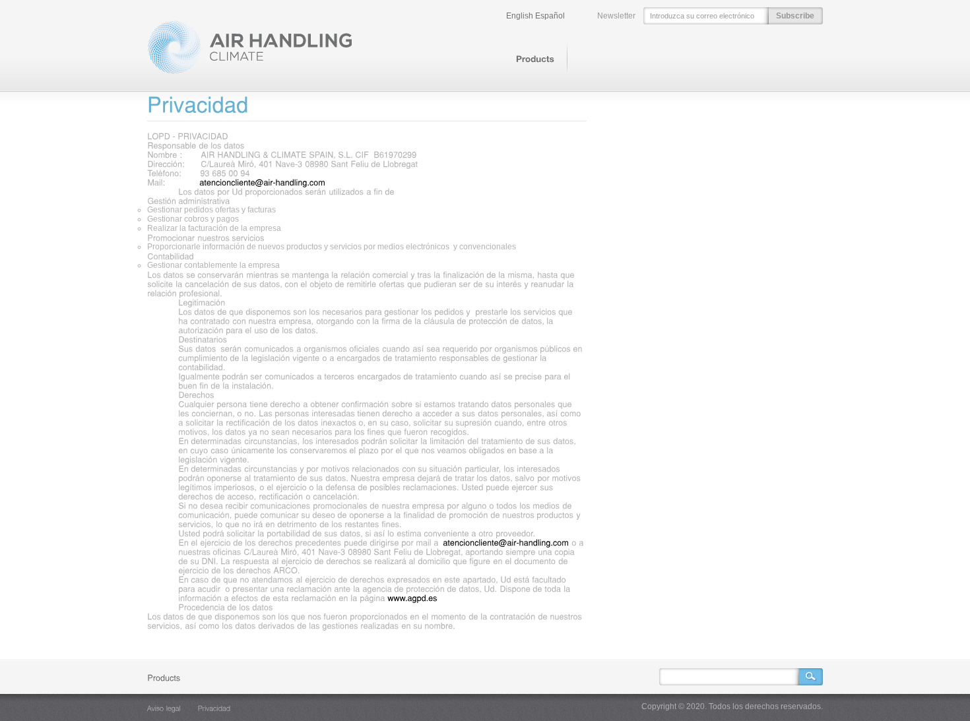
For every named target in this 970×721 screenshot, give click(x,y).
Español (550, 15)
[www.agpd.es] (412, 597)
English (519, 15)
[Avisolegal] (164, 708)
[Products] (535, 59)
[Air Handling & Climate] (249, 72)
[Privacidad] (214, 708)
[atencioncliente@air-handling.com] (262, 182)
